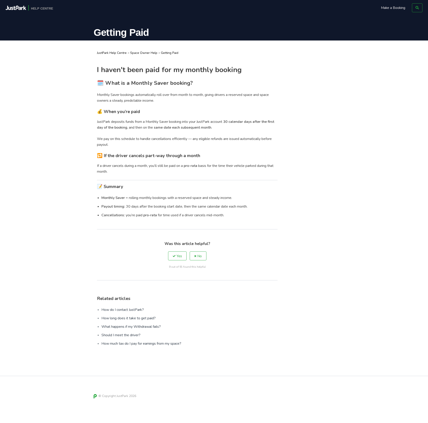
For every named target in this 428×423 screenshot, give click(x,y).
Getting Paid (169, 53)
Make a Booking (393, 8)
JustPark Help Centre (112, 53)
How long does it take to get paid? (128, 318)
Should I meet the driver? (120, 335)
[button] (177, 255)
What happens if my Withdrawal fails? (131, 326)
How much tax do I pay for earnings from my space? (141, 343)
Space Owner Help (143, 53)
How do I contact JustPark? (122, 309)
